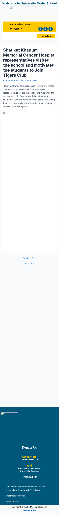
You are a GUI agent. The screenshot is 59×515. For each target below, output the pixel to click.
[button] (11, 36)
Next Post (29, 264)
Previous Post (29, 258)
